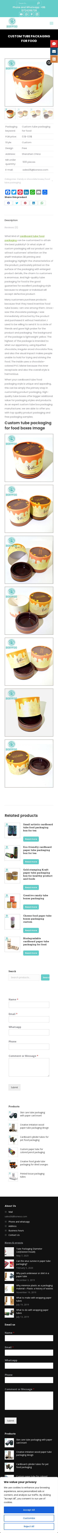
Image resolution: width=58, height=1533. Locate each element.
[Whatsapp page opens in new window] (26, 14)
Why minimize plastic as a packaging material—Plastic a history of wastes (34, 1287)
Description (11, 220)
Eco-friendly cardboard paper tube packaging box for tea (37, 850)
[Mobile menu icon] (51, 23)
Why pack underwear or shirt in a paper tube (32, 1275)
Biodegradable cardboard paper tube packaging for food (36, 941)
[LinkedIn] (33, 203)
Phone (12, 1041)
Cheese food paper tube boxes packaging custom (37, 918)
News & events (14, 1242)
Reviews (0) (11, 227)
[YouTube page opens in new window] (21, 14)
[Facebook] (8, 203)
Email (13, 1014)
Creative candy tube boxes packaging (35, 897)
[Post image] (9, 1251)
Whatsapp (15, 1027)
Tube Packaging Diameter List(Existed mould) (29, 1250)
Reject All (29, 1526)
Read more (31, 839)
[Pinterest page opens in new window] (32, 14)
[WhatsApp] (42, 203)
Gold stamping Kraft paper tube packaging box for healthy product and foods (37, 874)
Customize (29, 1518)
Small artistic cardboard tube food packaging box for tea (38, 827)
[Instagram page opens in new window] (37, 14)
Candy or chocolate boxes (30, 179)
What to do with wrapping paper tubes (32, 1311)
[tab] (29, 218)
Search (12, 971)
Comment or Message (23, 1056)
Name (13, 999)
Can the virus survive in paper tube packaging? (33, 1262)
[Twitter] (17, 203)
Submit (14, 1087)
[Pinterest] (25, 203)
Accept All (29, 1509)
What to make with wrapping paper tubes (33, 1299)
